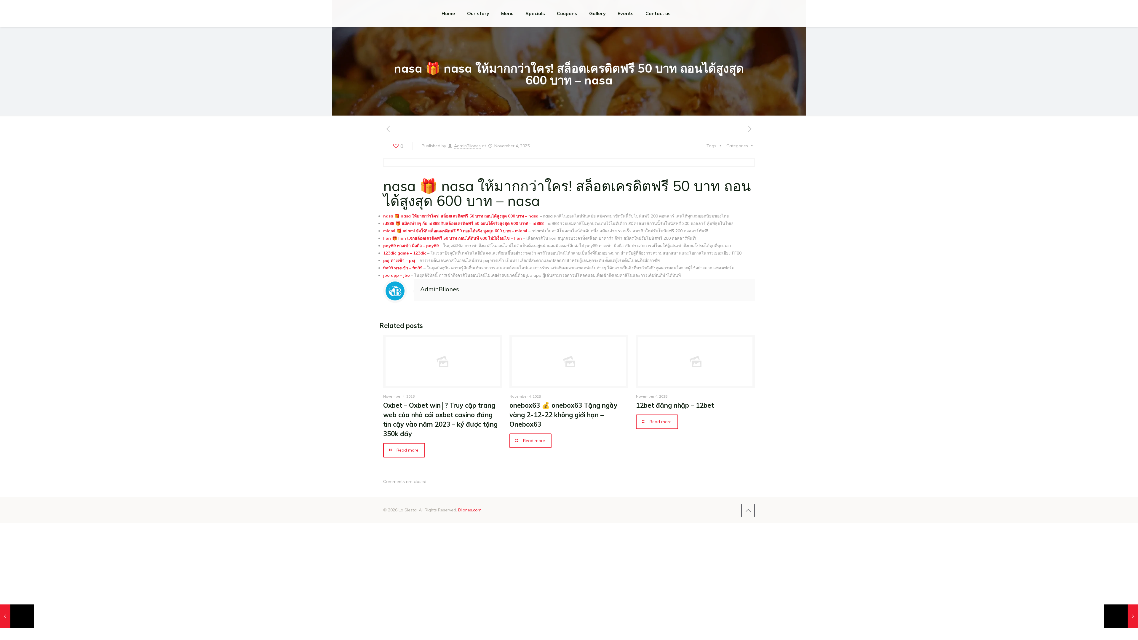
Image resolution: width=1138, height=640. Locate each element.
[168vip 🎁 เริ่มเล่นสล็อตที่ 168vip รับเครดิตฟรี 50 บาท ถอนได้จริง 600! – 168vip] (1121, 616)
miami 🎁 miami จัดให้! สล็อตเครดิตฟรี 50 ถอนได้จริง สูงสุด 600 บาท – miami (455, 230)
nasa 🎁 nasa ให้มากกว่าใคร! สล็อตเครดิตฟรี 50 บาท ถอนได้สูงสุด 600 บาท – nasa (460, 216)
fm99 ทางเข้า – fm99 (402, 268)
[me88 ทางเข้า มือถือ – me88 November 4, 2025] (17, 616)
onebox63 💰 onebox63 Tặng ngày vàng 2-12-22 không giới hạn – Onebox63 (563, 414)
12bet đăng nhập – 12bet (675, 405)
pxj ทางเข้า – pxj (399, 260)
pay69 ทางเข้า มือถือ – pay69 (411, 245)
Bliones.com (470, 510)
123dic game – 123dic (404, 253)
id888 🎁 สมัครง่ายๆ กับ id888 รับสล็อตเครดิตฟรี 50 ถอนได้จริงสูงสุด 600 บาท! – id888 (463, 223)
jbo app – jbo (396, 275)
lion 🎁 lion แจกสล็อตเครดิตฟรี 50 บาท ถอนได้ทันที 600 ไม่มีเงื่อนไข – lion (452, 238)
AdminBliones (467, 145)
